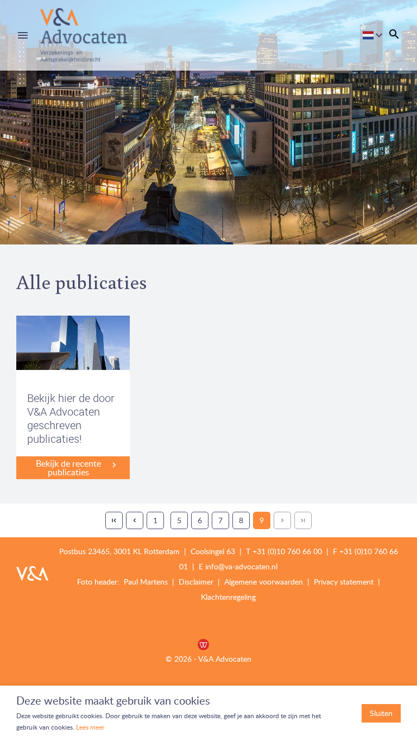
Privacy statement (344, 581)
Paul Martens (147, 581)
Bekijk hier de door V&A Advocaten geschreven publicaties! (71, 418)
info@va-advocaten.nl (241, 566)
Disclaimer (197, 581)
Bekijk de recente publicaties (68, 467)
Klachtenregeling (228, 597)
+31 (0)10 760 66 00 (287, 551)
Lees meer (90, 727)
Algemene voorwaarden (263, 581)
